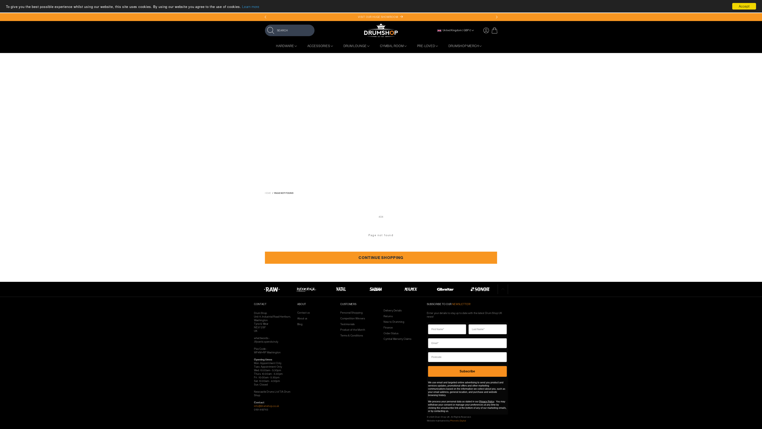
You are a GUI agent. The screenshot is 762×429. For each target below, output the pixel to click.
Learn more (250, 7)
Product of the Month (352, 329)
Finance (388, 327)
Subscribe (467, 371)
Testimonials (347, 324)
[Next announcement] (496, 17)
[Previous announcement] (265, 17)
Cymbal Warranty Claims (397, 338)
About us (302, 318)
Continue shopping (381, 257)
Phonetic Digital (458, 420)
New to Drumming (394, 321)
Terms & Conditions (351, 335)
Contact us (303, 312)
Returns (388, 316)
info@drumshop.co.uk (266, 406)
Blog (300, 324)
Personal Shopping (351, 312)
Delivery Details (393, 310)
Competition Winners (352, 318)
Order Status (391, 333)
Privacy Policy (486, 401)
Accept (744, 6)
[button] (290, 30)
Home (268, 193)
